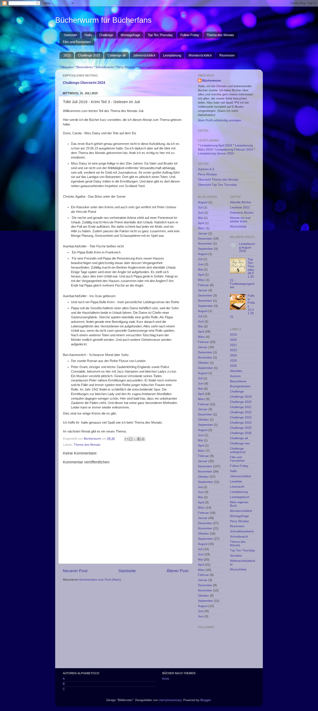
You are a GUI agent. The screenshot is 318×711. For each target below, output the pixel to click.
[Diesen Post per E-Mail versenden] (126, 439)
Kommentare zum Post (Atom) (100, 579)
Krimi (165, 678)
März (201, 228)
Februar (203, 285)
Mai (200, 217)
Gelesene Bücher (242, 212)
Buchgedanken (240, 386)
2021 (233, 345)
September (205, 248)
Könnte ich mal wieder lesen (240, 219)
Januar (202, 233)
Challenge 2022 (241, 412)
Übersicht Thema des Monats (218, 179)
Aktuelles (67, 67)
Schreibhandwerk (242, 531)
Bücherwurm (211, 80)
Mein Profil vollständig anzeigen (219, 120)
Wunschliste (238, 226)
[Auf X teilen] (135, 439)
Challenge (106, 35)
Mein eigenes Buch (151, 67)
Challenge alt (116, 55)
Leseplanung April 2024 (216, 145)
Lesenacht (174, 67)
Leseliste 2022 (240, 207)
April (201, 223)
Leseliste (236, 481)
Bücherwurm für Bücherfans (103, 20)
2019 (233, 334)
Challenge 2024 (241, 422)
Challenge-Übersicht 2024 (84, 83)
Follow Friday (189, 35)
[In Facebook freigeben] (139, 439)
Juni (201, 212)
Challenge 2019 (241, 396)
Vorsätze (236, 555)
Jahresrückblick (144, 55)
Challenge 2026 (241, 433)
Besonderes (84, 67)
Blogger (205, 700)
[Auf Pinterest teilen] (143, 439)
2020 (233, 339)
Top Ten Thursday (160, 35)
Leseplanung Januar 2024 (216, 153)
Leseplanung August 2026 (247, 247)
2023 (67, 55)
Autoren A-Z (206, 169)
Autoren (235, 376)
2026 (233, 365)
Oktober (203, 362)
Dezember (205, 238)
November (205, 243)
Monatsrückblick (200, 55)
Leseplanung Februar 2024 (234, 149)
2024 (233, 355)
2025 (233, 360)
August (202, 202)
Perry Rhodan (125, 67)
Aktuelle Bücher (240, 202)
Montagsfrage (130, 35)
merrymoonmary (170, 700)
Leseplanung (172, 55)
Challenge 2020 (241, 402)
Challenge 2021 (241, 407)
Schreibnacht (105, 67)
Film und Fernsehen (77, 42)
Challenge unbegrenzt (238, 450)
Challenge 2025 (241, 427)
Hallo (88, 35)
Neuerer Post (75, 570)
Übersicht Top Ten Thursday (217, 184)
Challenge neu (240, 443)
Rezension (226, 55)
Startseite (70, 35)
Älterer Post (177, 570)
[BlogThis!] (130, 439)
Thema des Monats (220, 35)
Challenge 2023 (89, 55)
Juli (200, 207)
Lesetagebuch (239, 497)
